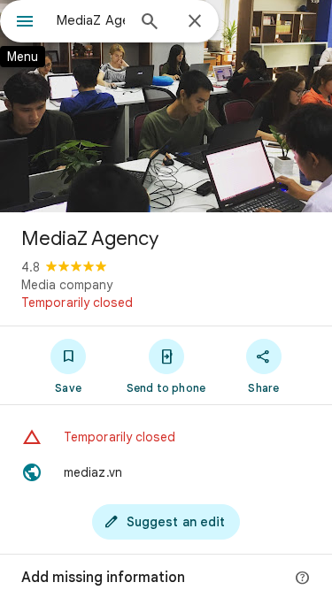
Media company (66, 285)
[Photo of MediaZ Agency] (166, 106)
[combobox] (91, 20)
